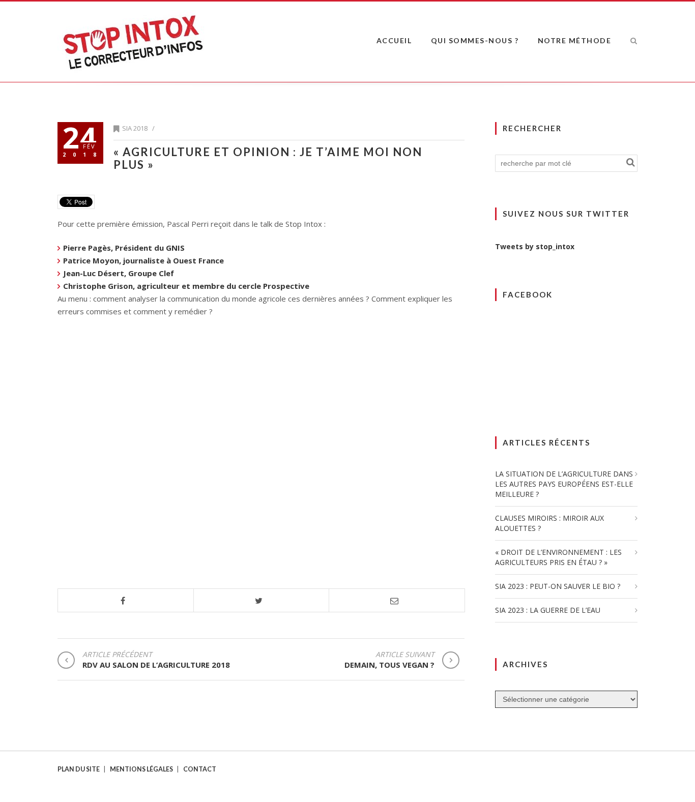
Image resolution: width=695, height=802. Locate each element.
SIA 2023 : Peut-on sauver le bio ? (557, 586)
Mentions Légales (141, 769)
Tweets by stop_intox (534, 246)
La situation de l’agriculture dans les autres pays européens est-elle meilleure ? (564, 484)
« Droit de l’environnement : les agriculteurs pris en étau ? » (558, 557)
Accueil (394, 40)
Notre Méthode (575, 40)
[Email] (397, 600)
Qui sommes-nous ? (475, 40)
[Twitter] (261, 600)
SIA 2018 (135, 128)
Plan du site (78, 769)
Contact (199, 769)
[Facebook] (126, 600)
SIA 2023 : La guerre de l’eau (547, 610)
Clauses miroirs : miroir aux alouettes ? (549, 523)
